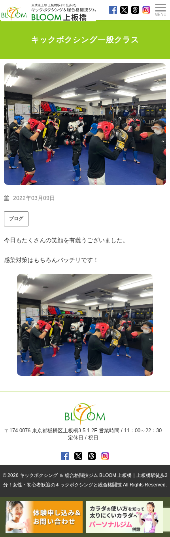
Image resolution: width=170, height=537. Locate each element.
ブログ (16, 218)
